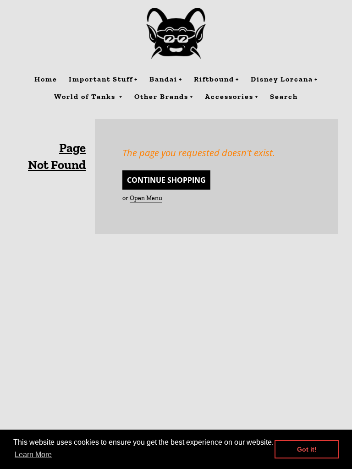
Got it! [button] (307, 449)
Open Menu (146, 198)
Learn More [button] (33, 454)
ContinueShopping (166, 180)
